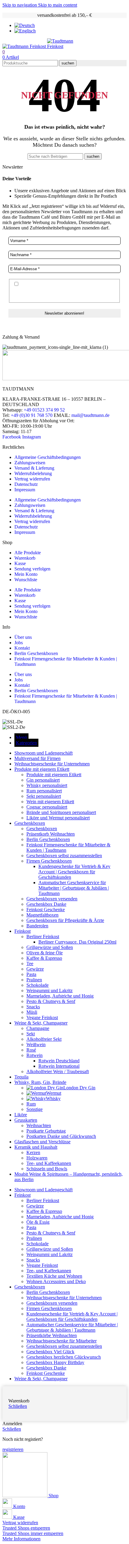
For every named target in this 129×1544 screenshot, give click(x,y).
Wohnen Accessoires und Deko (56, 1281)
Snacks (33, 1006)
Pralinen (34, 979)
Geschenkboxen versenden (51, 898)
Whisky (53, 1098)
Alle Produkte (27, 552)
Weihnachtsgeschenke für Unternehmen (64, 1297)
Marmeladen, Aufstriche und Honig (60, 995)
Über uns (23, 637)
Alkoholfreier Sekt (44, 1039)
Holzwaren (36, 1157)
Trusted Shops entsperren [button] (26, 1528)
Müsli (31, 1012)
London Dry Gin (79, 1087)
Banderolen (37, 925)
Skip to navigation (20, 4)
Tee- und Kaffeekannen (48, 1163)
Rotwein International (59, 1066)
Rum (31, 1103)
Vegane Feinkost (42, 1017)
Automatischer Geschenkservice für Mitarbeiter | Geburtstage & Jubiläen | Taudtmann (73, 888)
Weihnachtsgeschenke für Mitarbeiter (61, 1340)
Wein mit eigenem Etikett (50, 801)
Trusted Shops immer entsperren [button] (32, 1533)
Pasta (31, 974)
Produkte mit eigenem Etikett (53, 774)
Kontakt (22, 648)
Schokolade (37, 985)
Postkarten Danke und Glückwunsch (61, 1136)
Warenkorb (24, 558)
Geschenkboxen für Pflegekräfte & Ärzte (65, 920)
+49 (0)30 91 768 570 (31, 415)
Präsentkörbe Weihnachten (51, 1335)
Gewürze (35, 968)
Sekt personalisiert (43, 796)
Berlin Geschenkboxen (36, 653)
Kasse (20, 563)
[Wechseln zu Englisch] (25, 30)
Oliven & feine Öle (44, 952)
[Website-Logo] (24, 46)
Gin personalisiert (43, 779)
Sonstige (34, 1109)
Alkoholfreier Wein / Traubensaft (57, 1071)
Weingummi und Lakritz (49, 990)
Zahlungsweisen (29, 462)
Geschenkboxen (41, 828)
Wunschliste (25, 579)
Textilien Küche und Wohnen (54, 1276)
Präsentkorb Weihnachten (50, 833)
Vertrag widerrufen (32, 478)
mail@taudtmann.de (90, 415)
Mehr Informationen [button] (21, 1538)
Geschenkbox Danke (46, 904)
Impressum (24, 489)
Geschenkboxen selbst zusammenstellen (64, 855)
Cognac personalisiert (46, 806)
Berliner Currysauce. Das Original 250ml (77, 941)
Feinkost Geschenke (45, 909)
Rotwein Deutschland (59, 1060)
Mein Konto (26, 574)
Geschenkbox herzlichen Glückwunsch (63, 1357)
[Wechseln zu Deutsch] (24, 25)
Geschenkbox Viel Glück (50, 1351)
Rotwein (34, 1055)
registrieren (12, 1449)
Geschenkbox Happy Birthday (55, 1362)
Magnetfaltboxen (42, 914)
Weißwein (36, 1044)
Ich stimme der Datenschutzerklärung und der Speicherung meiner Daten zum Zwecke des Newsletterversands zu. (59, 290)
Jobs (18, 642)
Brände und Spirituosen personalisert (61, 812)
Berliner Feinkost (42, 936)
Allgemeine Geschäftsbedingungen (47, 457)
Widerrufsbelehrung (33, 473)
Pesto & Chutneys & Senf (50, 1001)
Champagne (37, 1028)
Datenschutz (26, 484)
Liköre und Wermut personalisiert (58, 817)
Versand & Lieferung (34, 468)
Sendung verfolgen (32, 568)
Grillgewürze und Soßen (49, 947)
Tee (29, 963)
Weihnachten (38, 1125)
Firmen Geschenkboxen (49, 860)
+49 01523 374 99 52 (44, 409)
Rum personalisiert (44, 790)
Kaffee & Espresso (44, 958)
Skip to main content (57, 4)
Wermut (53, 1093)
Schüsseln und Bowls (46, 1168)
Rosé (31, 1049)
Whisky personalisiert (46, 785)
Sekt (30, 1033)
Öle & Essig (38, 1222)
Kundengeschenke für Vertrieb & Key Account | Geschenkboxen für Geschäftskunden (74, 872)
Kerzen (33, 1152)
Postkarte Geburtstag (46, 1130)
